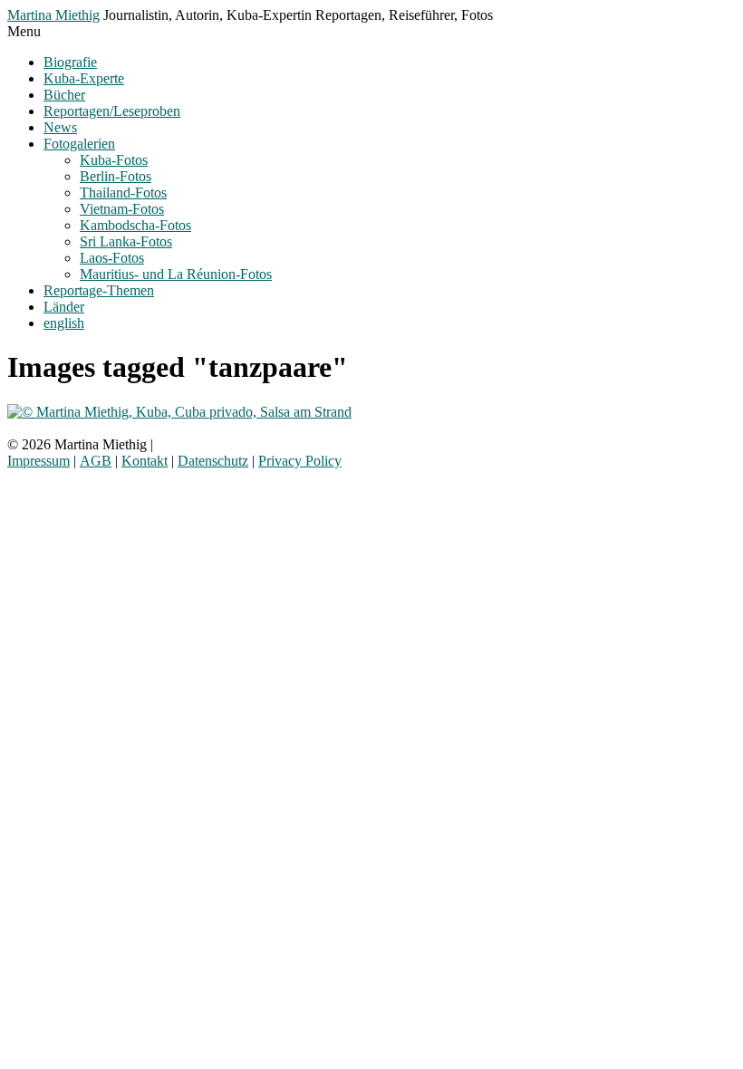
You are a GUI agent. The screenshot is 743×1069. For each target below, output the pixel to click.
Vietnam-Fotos (122, 209)
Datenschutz (213, 460)
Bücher (64, 94)
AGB (95, 460)
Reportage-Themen (98, 290)
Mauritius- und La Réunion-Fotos (176, 274)
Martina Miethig (53, 15)
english (63, 323)
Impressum (38, 460)
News (60, 127)
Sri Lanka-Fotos (126, 241)
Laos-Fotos (112, 257)
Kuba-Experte (83, 78)
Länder (63, 306)
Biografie (70, 62)
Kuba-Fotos (114, 160)
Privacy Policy (300, 460)
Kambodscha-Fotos (135, 225)
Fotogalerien (79, 143)
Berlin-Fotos (115, 176)
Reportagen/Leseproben (111, 111)
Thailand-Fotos (123, 192)
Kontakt (144, 460)
